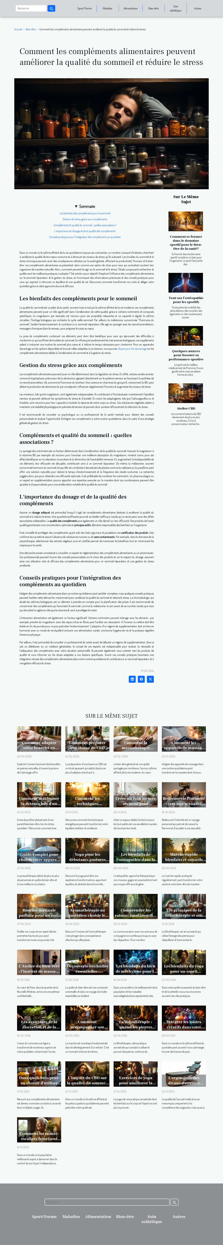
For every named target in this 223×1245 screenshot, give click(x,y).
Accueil (18, 29)
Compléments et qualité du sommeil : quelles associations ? (85, 225)
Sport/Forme (85, 8)
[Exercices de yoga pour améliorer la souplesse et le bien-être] (136, 1073)
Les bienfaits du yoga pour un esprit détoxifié (184, 971)
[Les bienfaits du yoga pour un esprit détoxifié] (184, 962)
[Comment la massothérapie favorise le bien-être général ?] (136, 738)
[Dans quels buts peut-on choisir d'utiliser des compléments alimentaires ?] (39, 1073)
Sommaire (87, 206)
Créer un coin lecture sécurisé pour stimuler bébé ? (136, 804)
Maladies (107, 8)
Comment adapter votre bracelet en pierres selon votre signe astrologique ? (39, 750)
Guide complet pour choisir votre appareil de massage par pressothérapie (39, 862)
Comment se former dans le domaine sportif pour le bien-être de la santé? (186, 243)
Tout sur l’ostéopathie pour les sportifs (186, 300)
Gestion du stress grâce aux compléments (85, 219)
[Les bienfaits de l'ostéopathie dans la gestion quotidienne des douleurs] (136, 850)
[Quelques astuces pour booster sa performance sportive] (185, 336)
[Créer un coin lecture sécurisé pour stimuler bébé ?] (136, 794)
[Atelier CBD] (185, 393)
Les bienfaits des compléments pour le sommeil (85, 213)
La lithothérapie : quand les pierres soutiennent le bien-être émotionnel (136, 1029)
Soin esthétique (175, 8)
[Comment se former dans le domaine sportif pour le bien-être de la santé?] (185, 221)
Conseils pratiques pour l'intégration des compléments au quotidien (85, 237)
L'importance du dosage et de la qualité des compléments (85, 231)
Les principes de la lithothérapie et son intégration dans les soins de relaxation (184, 918)
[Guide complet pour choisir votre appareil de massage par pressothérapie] (39, 850)
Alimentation (131, 8)
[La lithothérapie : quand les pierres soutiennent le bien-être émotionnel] (136, 1018)
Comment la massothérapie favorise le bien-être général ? (136, 750)
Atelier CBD (186, 408)
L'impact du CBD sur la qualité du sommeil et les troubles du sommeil (87, 1085)
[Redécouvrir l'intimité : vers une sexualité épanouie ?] (184, 794)
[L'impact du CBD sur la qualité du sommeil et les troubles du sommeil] (87, 1073)
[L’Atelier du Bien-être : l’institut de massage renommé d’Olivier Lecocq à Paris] (39, 962)
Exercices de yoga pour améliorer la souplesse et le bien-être (135, 1085)
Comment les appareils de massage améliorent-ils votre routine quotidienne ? (184, 750)
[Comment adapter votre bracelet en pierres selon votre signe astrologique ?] (39, 738)
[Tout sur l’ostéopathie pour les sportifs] (185, 283)
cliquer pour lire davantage (132, 348)
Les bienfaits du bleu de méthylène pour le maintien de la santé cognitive (136, 974)
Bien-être (154, 8)
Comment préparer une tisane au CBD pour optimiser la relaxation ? (87, 750)
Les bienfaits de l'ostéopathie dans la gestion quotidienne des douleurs (135, 862)
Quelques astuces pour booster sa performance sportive (186, 355)
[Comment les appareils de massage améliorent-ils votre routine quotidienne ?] (184, 738)
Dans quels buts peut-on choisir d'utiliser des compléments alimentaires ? (39, 1085)
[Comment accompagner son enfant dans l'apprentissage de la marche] (87, 1018)
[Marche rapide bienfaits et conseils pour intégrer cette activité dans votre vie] (184, 850)
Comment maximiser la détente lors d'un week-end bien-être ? (39, 804)
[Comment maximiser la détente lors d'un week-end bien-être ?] (39, 794)
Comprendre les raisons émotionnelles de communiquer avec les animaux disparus (135, 918)
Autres (197, 8)
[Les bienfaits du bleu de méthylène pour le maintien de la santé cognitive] (136, 962)
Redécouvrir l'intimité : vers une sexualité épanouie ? (184, 804)
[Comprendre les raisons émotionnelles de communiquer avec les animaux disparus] (136, 906)
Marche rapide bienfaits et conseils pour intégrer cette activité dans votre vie (184, 862)
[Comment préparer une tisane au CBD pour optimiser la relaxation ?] (87, 738)
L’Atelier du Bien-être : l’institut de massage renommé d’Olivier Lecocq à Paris (39, 974)
